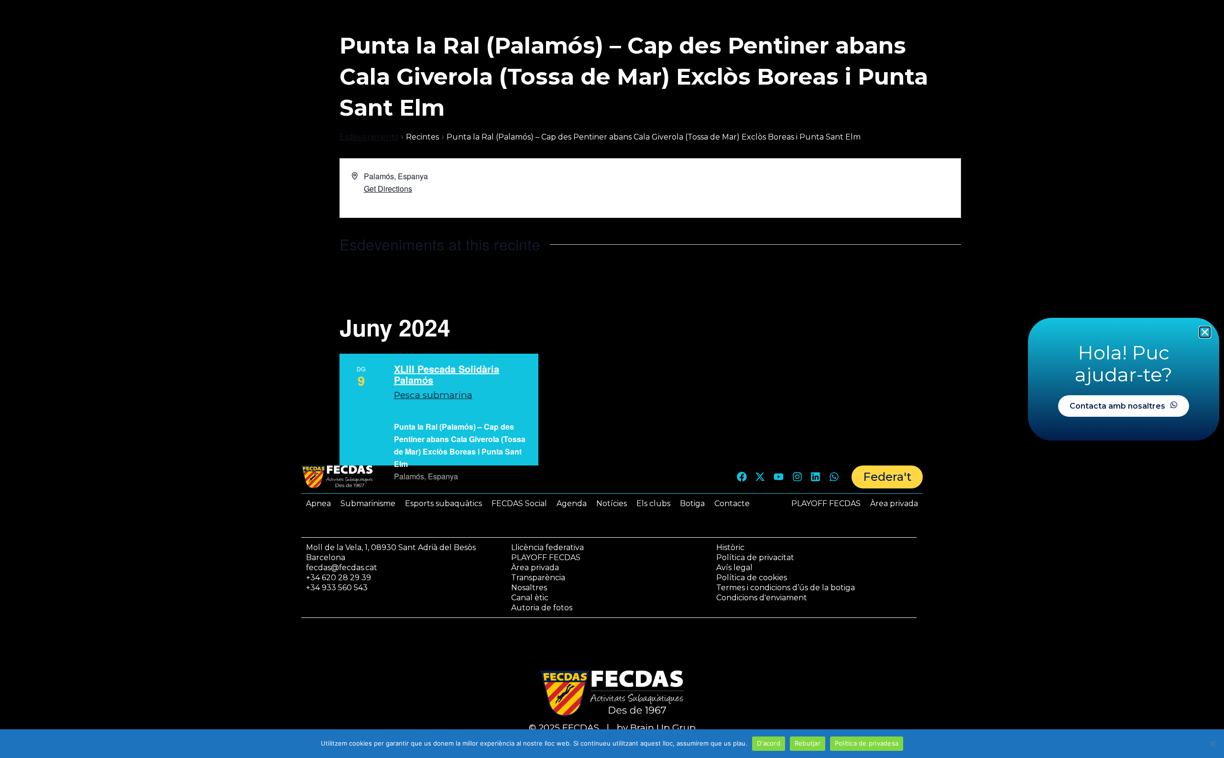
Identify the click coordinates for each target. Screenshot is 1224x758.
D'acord (768, 743)
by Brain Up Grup (656, 727)
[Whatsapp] (834, 477)
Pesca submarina (433, 395)
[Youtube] (779, 477)
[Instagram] (797, 477)
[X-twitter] (760, 477)
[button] (1205, 332)
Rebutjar (807, 743)
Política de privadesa (866, 743)
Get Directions (388, 188)
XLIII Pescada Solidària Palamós (446, 374)
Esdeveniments (368, 136)
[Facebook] (741, 477)
